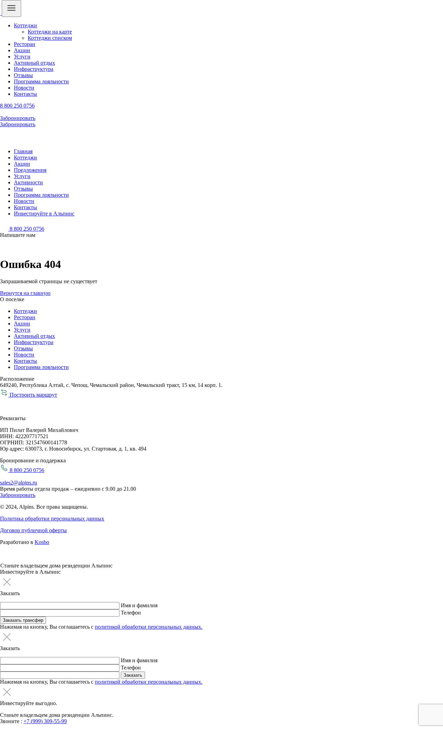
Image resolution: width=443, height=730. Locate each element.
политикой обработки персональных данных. (148, 627)
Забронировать (17, 118)
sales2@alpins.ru (18, 483)
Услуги (22, 56)
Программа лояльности (41, 81)
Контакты (25, 94)
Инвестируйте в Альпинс (44, 213)
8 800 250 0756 (17, 106)
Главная (23, 151)
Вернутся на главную (25, 293)
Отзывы (23, 75)
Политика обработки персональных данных (52, 518)
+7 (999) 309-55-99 (45, 721)
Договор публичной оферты (33, 530)
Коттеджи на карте (50, 32)
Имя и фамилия (139, 605)
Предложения (30, 170)
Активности (28, 182)
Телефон (131, 613)
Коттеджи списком (50, 38)
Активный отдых (34, 63)
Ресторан (24, 44)
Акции (22, 50)
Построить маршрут (32, 395)
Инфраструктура (33, 69)
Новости (24, 88)
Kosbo (42, 542)
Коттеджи (25, 25)
